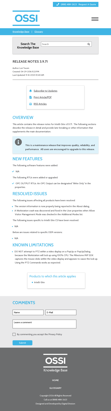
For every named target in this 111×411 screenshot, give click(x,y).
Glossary (38, 31)
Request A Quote (87, 4)
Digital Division (68, 403)
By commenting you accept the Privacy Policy (39, 334)
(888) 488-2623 (59, 399)
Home (55, 380)
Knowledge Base (21, 31)
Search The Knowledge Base (28, 45)
